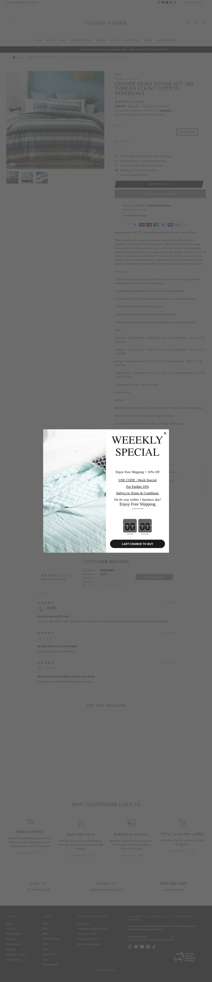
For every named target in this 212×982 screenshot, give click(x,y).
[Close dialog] (165, 433)
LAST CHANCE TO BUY (137, 544)
